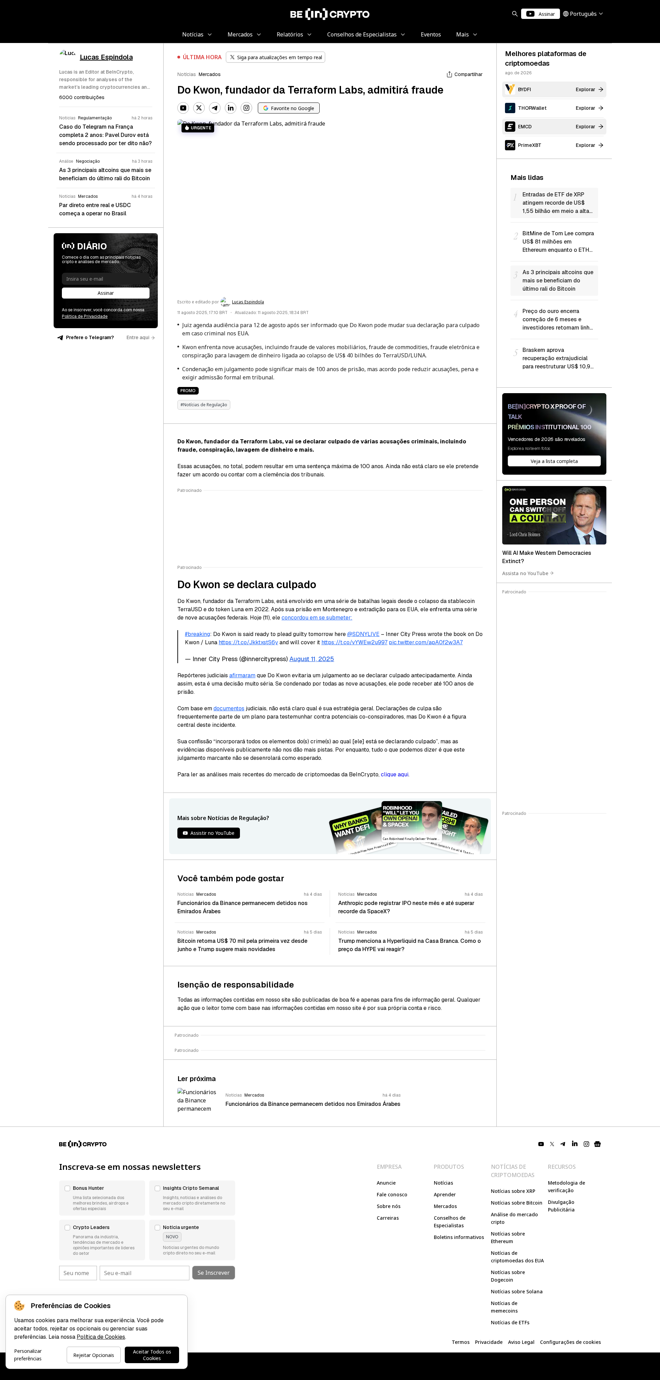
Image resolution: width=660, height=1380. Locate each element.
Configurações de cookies (570, 1342)
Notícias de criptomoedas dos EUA (517, 1257)
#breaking (197, 634)
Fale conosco (392, 1194)
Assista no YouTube (525, 573)
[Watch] (554, 515)
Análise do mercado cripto (514, 1218)
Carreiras (388, 1218)
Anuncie (386, 1182)
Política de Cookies (101, 1336)
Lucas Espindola (248, 302)
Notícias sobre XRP (513, 1191)
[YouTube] (183, 108)
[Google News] (597, 1144)
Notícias (186, 74)
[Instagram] (246, 108)
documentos (228, 708)
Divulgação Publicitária (561, 1206)
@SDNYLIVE (363, 634)
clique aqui (394, 774)
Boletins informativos (459, 1237)
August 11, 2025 (311, 659)
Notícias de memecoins (504, 1307)
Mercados (210, 74)
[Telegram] (215, 108)
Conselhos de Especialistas (449, 1222)
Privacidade (489, 1342)
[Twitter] (199, 108)
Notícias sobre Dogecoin (508, 1276)
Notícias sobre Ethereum (508, 1237)
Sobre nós (388, 1206)
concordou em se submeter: (317, 617)
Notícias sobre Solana (517, 1291)
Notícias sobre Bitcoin (516, 1202)
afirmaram (242, 675)
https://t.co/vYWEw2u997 (354, 642)
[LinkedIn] (230, 108)
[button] (102, 1198)
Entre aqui (138, 337)
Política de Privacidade (85, 316)
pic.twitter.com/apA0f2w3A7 (426, 642)
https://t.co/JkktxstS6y (248, 642)
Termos (461, 1342)
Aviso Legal (521, 1342)
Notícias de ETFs (510, 1322)
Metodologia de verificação (566, 1186)
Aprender (445, 1194)
